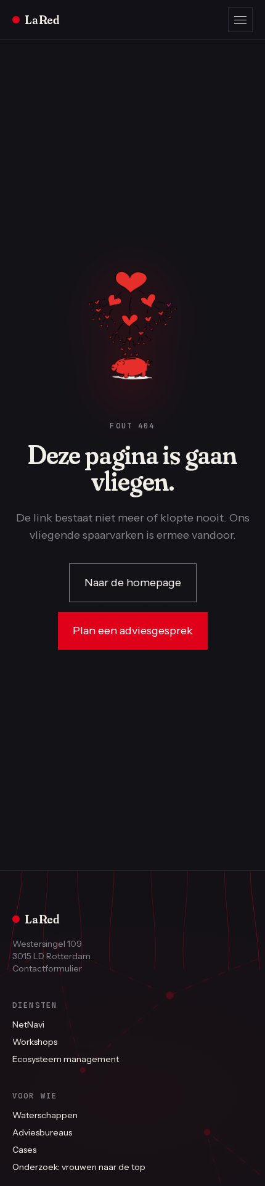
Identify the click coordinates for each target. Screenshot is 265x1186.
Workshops (34, 1041)
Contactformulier (47, 968)
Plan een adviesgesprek (133, 630)
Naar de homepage (132, 582)
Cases (24, 1149)
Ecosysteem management (65, 1059)
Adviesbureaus (42, 1132)
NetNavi (28, 1024)
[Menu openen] (240, 19)
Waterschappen (45, 1115)
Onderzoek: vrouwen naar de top (78, 1166)
